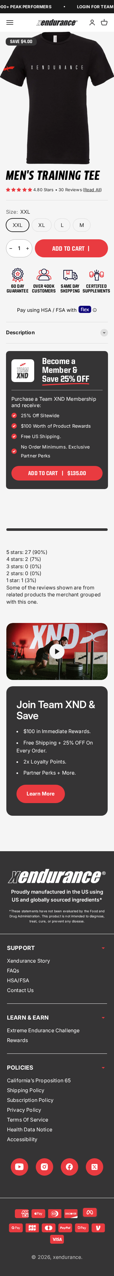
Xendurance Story (28, 961)
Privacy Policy (24, 1110)
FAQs (13, 970)
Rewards (17, 1040)
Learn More (41, 793)
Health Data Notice (29, 1129)
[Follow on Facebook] (69, 1167)
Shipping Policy (25, 1090)
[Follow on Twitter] (94, 1167)
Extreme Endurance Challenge (43, 1030)
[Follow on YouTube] (19, 1167)
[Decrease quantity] (10, 248)
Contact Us (20, 990)
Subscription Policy (30, 1100)
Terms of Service (27, 1119)
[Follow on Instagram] (44, 1167)
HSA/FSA (18, 980)
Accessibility (22, 1139)
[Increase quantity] (27, 248)
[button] (19, 189)
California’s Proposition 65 (39, 1080)
